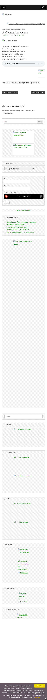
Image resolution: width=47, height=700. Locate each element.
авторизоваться (7, 113)
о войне (13, 83)
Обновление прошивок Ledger (17, 227)
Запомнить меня (11, 192)
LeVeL (5, 35)
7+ (8, 83)
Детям (13, 29)
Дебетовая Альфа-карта (15, 225)
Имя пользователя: (10, 179)
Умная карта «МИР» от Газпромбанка (20, 232)
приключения (35, 83)
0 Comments (20, 35)
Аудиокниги (6, 29)
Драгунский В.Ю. (20, 29)
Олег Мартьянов (23, 83)
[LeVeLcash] (7, 13)
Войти (6, 203)
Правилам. (36, 697)
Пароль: (6, 186)
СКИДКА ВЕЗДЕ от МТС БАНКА (18, 230)
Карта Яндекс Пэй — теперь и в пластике (21, 222)
